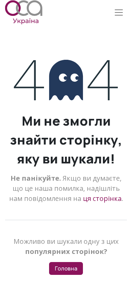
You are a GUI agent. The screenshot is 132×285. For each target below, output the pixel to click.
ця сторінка (102, 198)
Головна (66, 268)
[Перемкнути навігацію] (119, 12)
